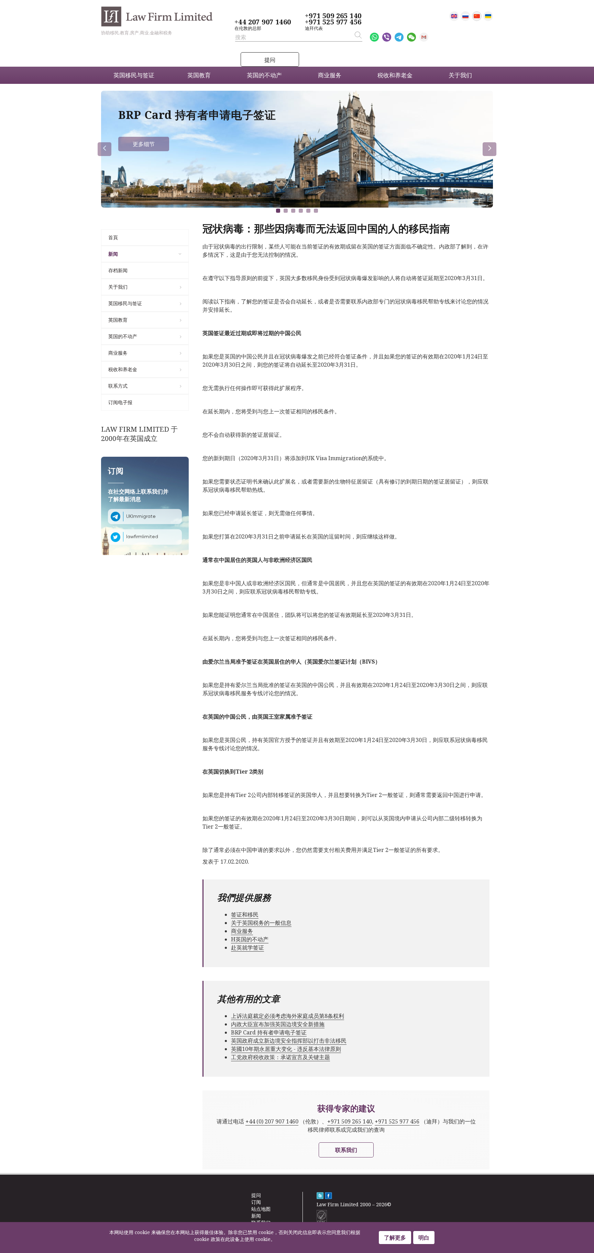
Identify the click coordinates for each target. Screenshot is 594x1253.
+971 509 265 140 (333, 16)
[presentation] (104, 149)
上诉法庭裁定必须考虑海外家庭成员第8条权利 (287, 1016)
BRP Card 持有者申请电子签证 (269, 1032)
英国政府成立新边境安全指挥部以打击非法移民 (288, 1040)
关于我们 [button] (460, 75)
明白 (423, 1237)
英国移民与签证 (125, 303)
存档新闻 (118, 270)
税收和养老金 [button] (394, 75)
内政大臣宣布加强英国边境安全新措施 (277, 1024)
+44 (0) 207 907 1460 (271, 1121)
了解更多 (395, 1237)
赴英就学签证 (247, 947)
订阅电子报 (120, 402)
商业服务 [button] (329, 75)
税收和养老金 (122, 369)
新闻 (113, 254)
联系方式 (118, 385)
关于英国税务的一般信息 (261, 923)
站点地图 (261, 1209)
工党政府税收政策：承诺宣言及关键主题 (280, 1057)
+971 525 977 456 (333, 22)
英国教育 (118, 320)
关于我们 (118, 287)
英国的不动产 (122, 336)
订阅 (256, 1202)
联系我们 (346, 1150)
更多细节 (144, 144)
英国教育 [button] (199, 75)
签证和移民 (244, 914)
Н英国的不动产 (249, 939)
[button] (278, 211)
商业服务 (118, 353)
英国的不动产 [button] (264, 75)
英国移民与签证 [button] (133, 75)
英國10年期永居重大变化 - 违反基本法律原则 (286, 1049)
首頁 (113, 237)
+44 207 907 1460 (262, 22)
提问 (269, 60)
